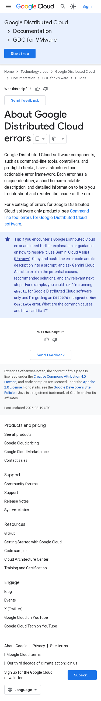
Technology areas (34, 71)
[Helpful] (37, 89)
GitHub (10, 533)
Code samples (16, 551)
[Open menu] (8, 6)
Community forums (21, 484)
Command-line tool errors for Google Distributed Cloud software (47, 217)
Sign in (88, 6)
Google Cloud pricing (21, 443)
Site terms (59, 646)
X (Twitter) (13, 609)
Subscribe (83, 675)
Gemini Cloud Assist (72, 252)
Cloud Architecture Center (26, 559)
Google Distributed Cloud (36, 22)
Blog (8, 591)
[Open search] (63, 6)
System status (16, 510)
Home (9, 71)
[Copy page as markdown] (54, 139)
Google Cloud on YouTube (26, 617)
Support (11, 492)
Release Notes (16, 501)
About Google (15, 646)
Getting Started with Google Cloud (33, 542)
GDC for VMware (35, 39)
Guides (80, 78)
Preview (22, 259)
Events (10, 600)
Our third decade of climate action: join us (42, 663)
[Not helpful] (45, 89)
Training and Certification (25, 568)
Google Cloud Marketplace (26, 452)
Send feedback (25, 100)
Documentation (32, 31)
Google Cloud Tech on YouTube (30, 626)
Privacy (39, 646)
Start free (20, 53)
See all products (18, 434)
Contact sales (15, 460)
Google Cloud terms (24, 654)
